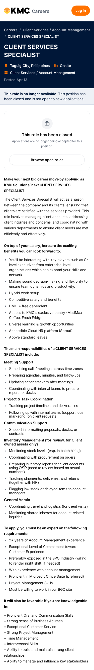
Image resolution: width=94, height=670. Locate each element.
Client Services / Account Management (56, 30)
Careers (11, 30)
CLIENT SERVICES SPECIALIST (33, 36)
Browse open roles (47, 160)
